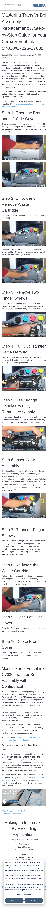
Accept (14, 900)
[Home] (12, 6)
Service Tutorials (24, 811)
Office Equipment (8, 811)
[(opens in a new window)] (24, 797)
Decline (34, 900)
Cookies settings (24, 895)
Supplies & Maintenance (11, 814)
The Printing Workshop (25, 63)
